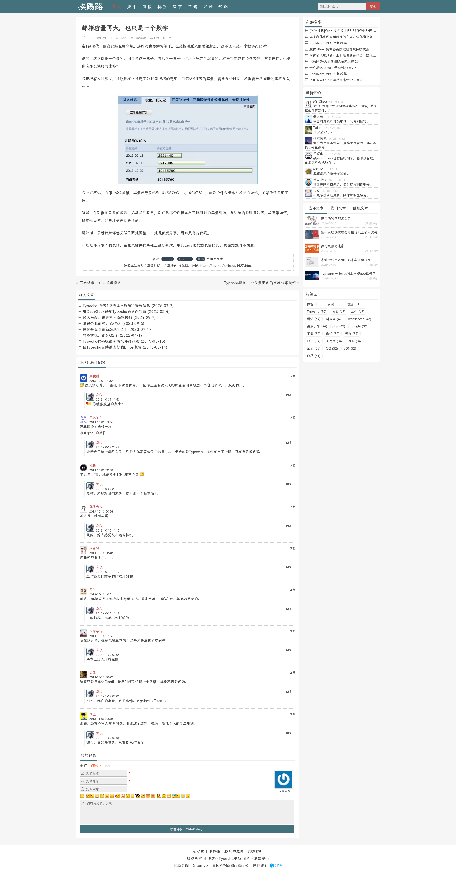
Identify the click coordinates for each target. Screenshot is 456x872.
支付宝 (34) (334, 341)
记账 (208, 6)
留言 (178, 6)
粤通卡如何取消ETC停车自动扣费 (345, 260)
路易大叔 (96, 507)
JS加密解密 (234, 851)
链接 (147, 6)
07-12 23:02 (334, 154)
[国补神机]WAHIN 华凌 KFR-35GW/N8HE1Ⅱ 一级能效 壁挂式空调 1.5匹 (364, 31)
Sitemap (200, 865)
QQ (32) (332, 348)
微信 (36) (332, 333)
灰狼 (99, 395)
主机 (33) (313, 348)
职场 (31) (313, 356)
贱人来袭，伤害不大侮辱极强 (107, 317)
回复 (292, 376)
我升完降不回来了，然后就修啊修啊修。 (343, 184)
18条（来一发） (164, 38)
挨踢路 (90, 6)
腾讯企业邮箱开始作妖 (102, 323)
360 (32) (349, 348)
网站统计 (260, 865)
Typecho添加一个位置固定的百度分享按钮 (260, 283)
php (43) (338, 326)
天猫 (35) (351, 333)
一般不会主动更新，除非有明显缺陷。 (341, 195)
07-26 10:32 (337, 138)
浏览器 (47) (334, 319)
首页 (117, 6)
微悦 (92, 465)
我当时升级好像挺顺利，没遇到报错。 (341, 121)
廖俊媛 (94, 376)
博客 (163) (314, 304)
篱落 (257, 858)
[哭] (183, 796)
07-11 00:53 (337, 180)
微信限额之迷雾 (332, 246)
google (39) (359, 326)
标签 (162, 6)
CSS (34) (313, 341)
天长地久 (96, 417)
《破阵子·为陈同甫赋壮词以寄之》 (335, 61)
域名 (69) (338, 311)
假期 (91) (353, 304)
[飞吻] (117, 796)
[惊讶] (123, 796)
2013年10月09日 (97, 38)
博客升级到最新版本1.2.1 (105, 329)
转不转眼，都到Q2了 (100, 335)
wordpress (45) (359, 319)
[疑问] (82, 796)
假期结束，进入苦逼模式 (100, 283)
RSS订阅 (181, 865)
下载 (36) (313, 333)
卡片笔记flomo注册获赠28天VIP (333, 68)
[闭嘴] (97, 796)
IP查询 (214, 851)
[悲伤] (92, 796)
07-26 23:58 (332, 127)
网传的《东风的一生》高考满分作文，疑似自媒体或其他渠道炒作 (357, 55)
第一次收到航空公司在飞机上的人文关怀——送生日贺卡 (349, 232)
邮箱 (200, 259)
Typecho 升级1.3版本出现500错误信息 (116, 305)
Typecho (184, 259)
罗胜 (92, 590)
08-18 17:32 (334, 117)
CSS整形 (255, 851)
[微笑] (107, 796)
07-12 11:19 (333, 169)
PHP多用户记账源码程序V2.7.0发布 (336, 80)
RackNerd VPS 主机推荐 (328, 43)
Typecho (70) (316, 311)
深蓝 (92, 714)
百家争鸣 (96, 631)
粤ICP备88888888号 (230, 865)
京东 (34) (355, 341)
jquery (167, 259)
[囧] (174, 796)
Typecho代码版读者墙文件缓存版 (111, 341)
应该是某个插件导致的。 (331, 173)
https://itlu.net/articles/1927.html (226, 266)
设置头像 (284, 791)
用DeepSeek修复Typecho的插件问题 (114, 311)
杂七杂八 (121, 38)
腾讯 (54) (313, 319)
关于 (132, 6)
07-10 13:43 (330, 191)
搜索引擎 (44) (317, 326)
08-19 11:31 (337, 101)
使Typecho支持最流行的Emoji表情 (112, 347)
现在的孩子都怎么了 (336, 218)
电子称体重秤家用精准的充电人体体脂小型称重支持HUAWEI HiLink (359, 37)
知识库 (198, 851)
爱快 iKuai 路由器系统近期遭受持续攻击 (339, 49)
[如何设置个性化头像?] (283, 786)
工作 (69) (357, 311)
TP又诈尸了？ (323, 132)
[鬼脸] (102, 796)
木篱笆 (94, 548)
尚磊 (92, 673)
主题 (193, 6)
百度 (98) (334, 304)
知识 (223, 6)
